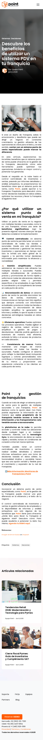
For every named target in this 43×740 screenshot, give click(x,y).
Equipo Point (17, 69)
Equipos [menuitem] (28, 694)
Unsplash (25, 535)
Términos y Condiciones (21, 729)
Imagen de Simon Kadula (11, 535)
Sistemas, (15, 545)
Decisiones (16, 38)
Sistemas (6, 38)
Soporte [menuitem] (5, 694)
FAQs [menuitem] (17, 694)
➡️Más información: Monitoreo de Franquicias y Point (21, 472)
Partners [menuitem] (6, 699)
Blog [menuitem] (17, 699)
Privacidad (6, 729)
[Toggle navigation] (38, 4)
